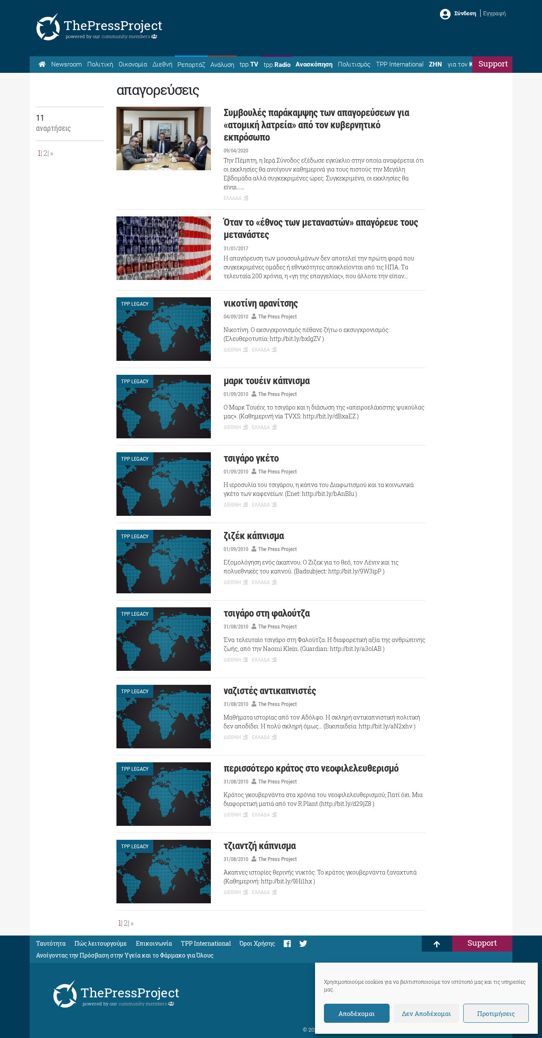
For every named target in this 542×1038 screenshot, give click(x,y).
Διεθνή (162, 64)
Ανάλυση (222, 65)
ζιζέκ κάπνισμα (254, 536)
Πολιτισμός (354, 64)
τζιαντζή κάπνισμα (260, 846)
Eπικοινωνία (154, 943)
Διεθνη (232, 349)
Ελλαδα (232, 198)
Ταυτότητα (51, 943)
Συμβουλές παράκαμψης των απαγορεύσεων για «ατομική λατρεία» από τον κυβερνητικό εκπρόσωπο (316, 125)
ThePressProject (113, 25)
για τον (468, 64)
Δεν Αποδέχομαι (426, 1013)
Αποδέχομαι (356, 1013)
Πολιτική (100, 64)
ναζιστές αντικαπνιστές (270, 691)
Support (493, 63)
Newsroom (66, 64)
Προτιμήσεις (496, 1013)
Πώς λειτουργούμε (101, 943)
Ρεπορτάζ (191, 65)
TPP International (399, 64)
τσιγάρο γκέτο (251, 458)
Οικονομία (133, 64)
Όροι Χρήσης (257, 943)
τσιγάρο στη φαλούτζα (267, 613)
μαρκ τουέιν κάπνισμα (267, 381)
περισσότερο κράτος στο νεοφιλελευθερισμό (311, 768)
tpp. (249, 64)
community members (126, 36)
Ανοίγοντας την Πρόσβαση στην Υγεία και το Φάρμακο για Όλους (124, 955)
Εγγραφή (494, 13)
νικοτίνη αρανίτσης (261, 303)
